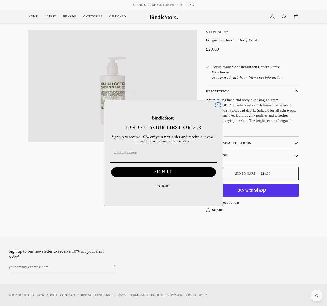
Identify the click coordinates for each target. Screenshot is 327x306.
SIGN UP (163, 172)
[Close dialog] (218, 105)
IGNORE (163, 186)
